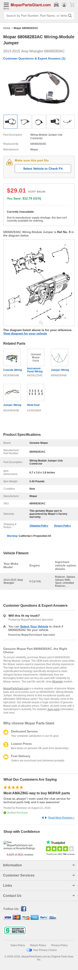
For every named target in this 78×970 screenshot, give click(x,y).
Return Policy (62, 525)
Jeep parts (53, 709)
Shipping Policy (38, 525)
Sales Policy (17, 945)
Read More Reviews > (61, 817)
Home (6, 28)
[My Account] (64, 4)
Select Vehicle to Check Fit (43, 168)
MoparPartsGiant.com (16, 688)
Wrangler (57, 681)
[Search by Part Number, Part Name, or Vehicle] (70, 15)
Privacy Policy (59, 945)
